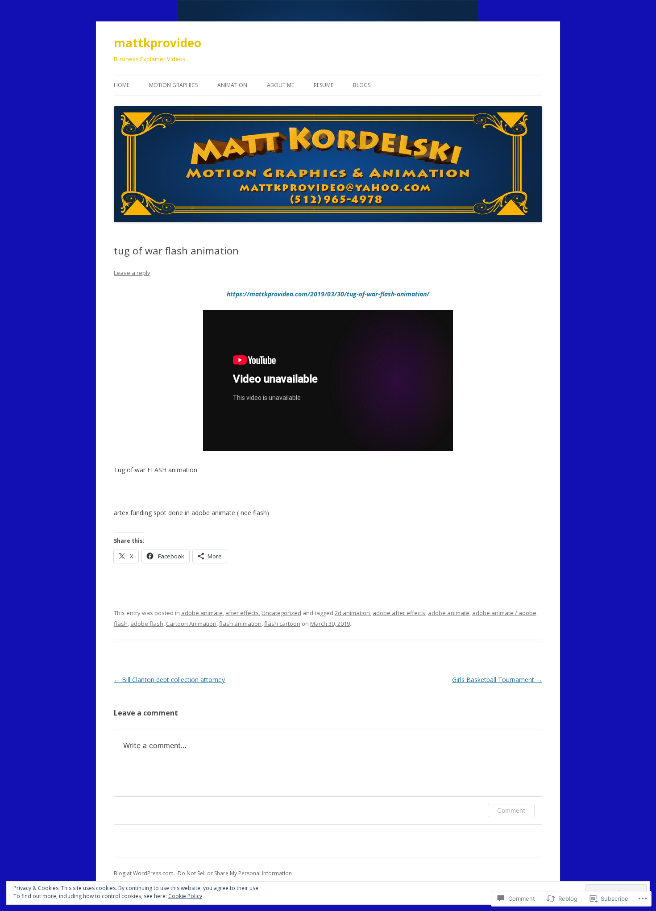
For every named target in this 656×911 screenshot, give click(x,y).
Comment (511, 810)
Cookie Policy (185, 896)
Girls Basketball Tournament (497, 679)
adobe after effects (399, 613)
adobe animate (202, 613)
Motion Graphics (173, 85)
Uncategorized (281, 613)
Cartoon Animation (191, 624)
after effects (242, 613)
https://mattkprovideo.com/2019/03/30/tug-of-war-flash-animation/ (328, 294)
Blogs (361, 85)
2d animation (352, 613)
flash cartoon (282, 624)
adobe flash (146, 624)
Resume (323, 85)
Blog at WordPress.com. (144, 873)
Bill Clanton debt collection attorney (169, 679)
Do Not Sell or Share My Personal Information (235, 873)
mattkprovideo (157, 43)
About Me (280, 85)
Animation (232, 85)
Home (121, 85)
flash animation (240, 624)
